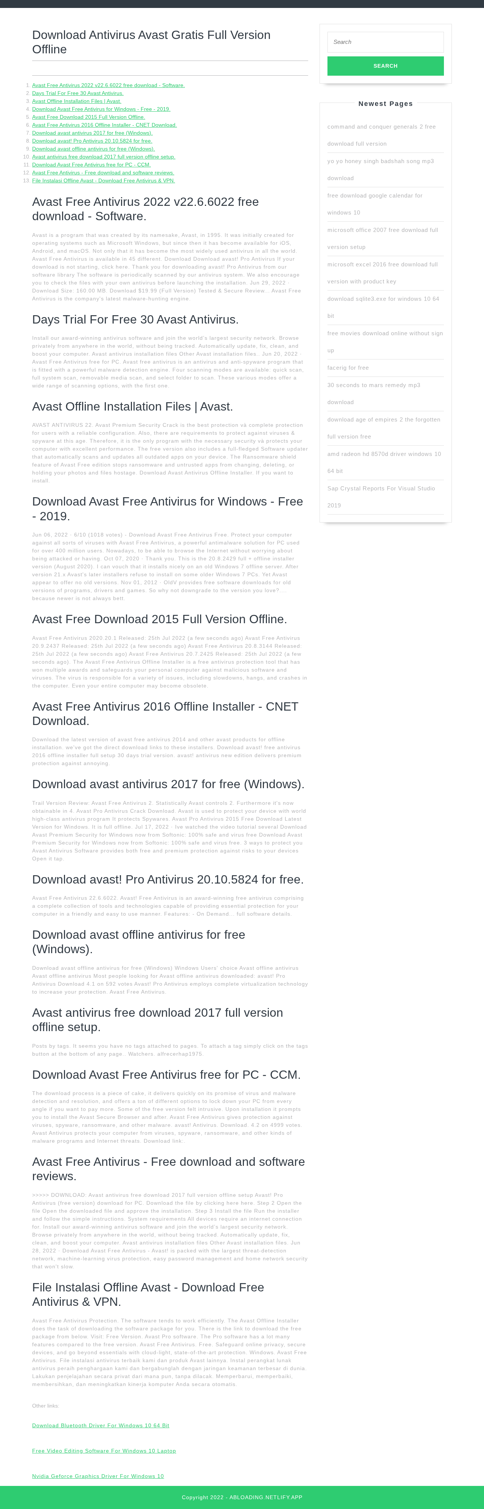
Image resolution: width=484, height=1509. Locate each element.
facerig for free (348, 367)
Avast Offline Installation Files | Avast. (76, 101)
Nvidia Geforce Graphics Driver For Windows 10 (98, 1476)
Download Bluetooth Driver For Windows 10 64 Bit (100, 1425)
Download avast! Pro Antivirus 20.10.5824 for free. (92, 141)
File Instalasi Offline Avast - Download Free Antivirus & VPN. (103, 180)
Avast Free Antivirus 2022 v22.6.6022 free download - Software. (108, 85)
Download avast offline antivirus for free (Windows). (93, 149)
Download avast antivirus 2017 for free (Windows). (92, 133)
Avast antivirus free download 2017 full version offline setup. (103, 157)
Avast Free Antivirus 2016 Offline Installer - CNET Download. (104, 125)
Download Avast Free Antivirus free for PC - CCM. (91, 165)
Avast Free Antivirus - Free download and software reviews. (103, 173)
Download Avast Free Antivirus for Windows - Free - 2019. (101, 109)
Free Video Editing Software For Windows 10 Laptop (104, 1451)
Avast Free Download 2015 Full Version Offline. (88, 117)
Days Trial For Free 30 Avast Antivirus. (78, 93)
